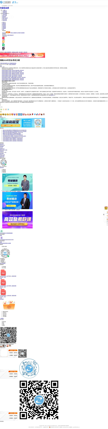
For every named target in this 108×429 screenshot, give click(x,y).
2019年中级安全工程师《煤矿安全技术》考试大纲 (12, 76)
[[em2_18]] (39, 114)
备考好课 (2, 167)
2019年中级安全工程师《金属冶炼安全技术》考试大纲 (13, 78)
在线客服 (107, 217)
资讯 (3, 29)
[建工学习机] (22, 57)
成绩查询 (15, 32)
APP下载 (7, 13)
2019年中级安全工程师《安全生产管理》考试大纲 (12, 71)
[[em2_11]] (23, 114)
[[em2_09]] (19, 114)
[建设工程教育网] (54, 2)
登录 (1, 10)
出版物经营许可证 (45, 427)
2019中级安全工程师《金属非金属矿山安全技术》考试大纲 (13, 77)
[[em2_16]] (35, 114)
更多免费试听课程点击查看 (5, 243)
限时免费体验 (2, 263)
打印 (1, 65)
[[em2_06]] (12, 114)
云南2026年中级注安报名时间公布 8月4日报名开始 (13, 134)
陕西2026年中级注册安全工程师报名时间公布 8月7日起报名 (14, 131)
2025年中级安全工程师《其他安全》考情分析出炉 (13, 139)
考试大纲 (4, 35)
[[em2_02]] (3, 114)
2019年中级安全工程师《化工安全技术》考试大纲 (12, 75)
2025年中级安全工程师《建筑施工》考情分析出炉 (13, 138)
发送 (1, 116)
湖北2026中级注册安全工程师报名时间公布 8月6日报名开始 (14, 130)
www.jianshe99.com (49, 425)
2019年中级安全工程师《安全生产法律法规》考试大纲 (13, 70)
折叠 (103, 214)
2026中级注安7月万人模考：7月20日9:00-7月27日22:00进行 (14, 136)
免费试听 (4, 23)
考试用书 (4, 25)
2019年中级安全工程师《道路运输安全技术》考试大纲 (13, 79)
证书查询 (19, 32)
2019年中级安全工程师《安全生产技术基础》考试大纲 (13, 72)
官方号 (2, 13)
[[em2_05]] (10, 114)
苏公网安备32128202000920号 (54, 427)
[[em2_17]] (37, 114)
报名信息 (4, 32)
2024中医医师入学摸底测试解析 (6, 233)
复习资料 (8, 35)
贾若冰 (3, 191)
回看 (1, 235)
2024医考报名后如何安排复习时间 (7, 239)
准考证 (11, 32)
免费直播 (4, 27)
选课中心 (4, 22)
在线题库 (4, 28)
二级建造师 (4, 12)
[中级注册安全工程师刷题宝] (22, 127)
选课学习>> (53, 95)
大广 (3, 209)
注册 (4, 10)
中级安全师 (4, 8)
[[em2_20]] (44, 114)
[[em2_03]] (5, 114)
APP (107, 213)
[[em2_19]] (41, 114)
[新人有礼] (106, 208)
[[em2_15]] (33, 114)
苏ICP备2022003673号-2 (38, 427)
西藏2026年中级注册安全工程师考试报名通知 (12, 133)
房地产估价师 (5, 17)
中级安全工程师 (15, 52)
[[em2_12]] (26, 114)
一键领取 (2, 318)
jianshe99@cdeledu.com (76, 427)
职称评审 (4, 16)
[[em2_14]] (30, 114)
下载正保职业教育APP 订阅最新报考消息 (8, 63)
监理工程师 (4, 19)
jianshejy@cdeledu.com (66, 427)
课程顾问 (107, 221)
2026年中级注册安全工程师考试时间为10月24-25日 (13, 137)
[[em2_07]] (15, 114)
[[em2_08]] (17, 114)
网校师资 (4, 24)
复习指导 (21, 52)
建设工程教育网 (7, 52)
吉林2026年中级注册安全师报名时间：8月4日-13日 (13, 132)
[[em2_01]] (1, 114)
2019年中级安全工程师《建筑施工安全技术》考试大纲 (13, 73)
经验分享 (12, 35)
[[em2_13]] (28, 114)
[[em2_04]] (8, 114)
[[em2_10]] (21, 114)
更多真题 (2, 299)
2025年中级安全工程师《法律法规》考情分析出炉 (13, 140)
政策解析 (23, 32)
